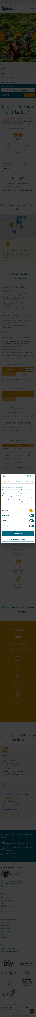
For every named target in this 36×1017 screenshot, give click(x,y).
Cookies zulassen (18, 533)
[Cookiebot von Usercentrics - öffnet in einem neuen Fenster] (26, 476)
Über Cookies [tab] (30, 481)
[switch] (31, 515)
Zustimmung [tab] (6, 481)
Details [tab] (18, 481)
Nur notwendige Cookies (18, 539)
